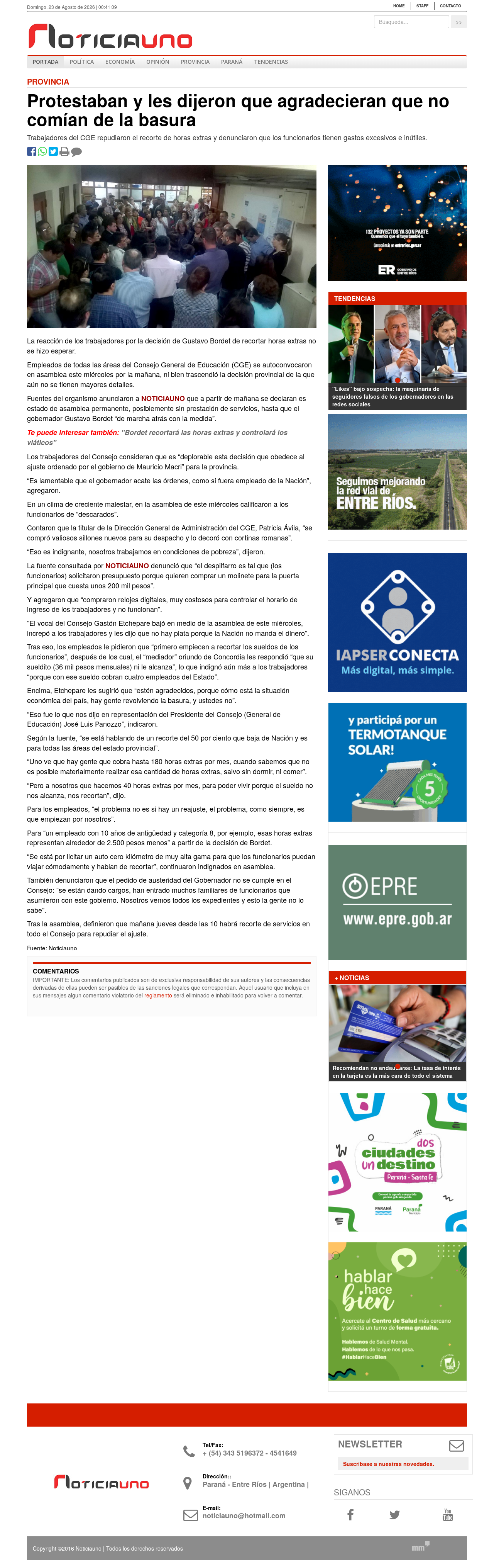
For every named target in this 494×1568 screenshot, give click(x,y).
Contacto (450, 5)
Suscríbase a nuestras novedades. (388, 1464)
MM (420, 1546)
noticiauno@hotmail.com (244, 1515)
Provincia (195, 61)
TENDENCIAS (271, 61)
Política (82, 61)
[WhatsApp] (42, 153)
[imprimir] (64, 153)
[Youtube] (448, 1514)
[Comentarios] (76, 153)
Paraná (231, 61)
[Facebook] (31, 153)
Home (399, 5)
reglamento (158, 995)
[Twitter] (53, 153)
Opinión (157, 61)
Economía (120, 61)
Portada (45, 61)
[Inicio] (110, 33)
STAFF (422, 5)
